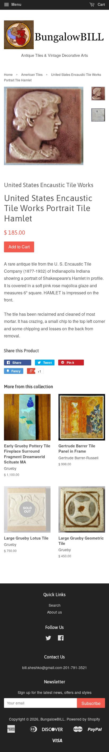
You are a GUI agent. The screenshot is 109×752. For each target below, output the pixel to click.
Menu (15, 4)
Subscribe (91, 703)
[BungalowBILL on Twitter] (48, 638)
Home (8, 74)
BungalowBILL (52, 719)
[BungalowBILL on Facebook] (61, 638)
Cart (101, 4)
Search (55, 605)
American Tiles (32, 74)
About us (54, 612)
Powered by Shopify (83, 719)
